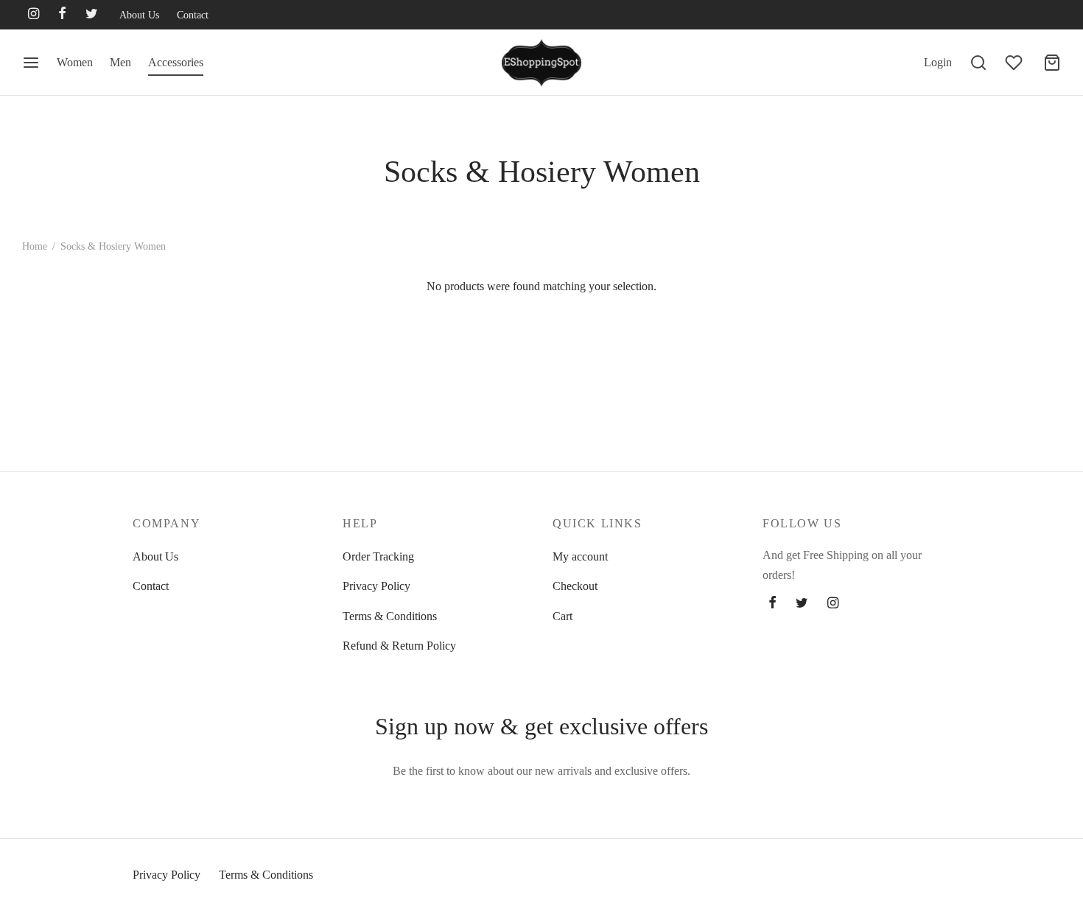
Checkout (575, 586)
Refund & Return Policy (399, 645)
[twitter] (92, 14)
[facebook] (62, 14)
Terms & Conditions (390, 616)
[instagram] (33, 14)
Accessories (175, 62)
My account (580, 556)
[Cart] (1052, 62)
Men (120, 62)
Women (75, 62)
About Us (139, 15)
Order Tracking (378, 556)
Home (34, 246)
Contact (192, 15)
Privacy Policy (376, 586)
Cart (562, 616)
